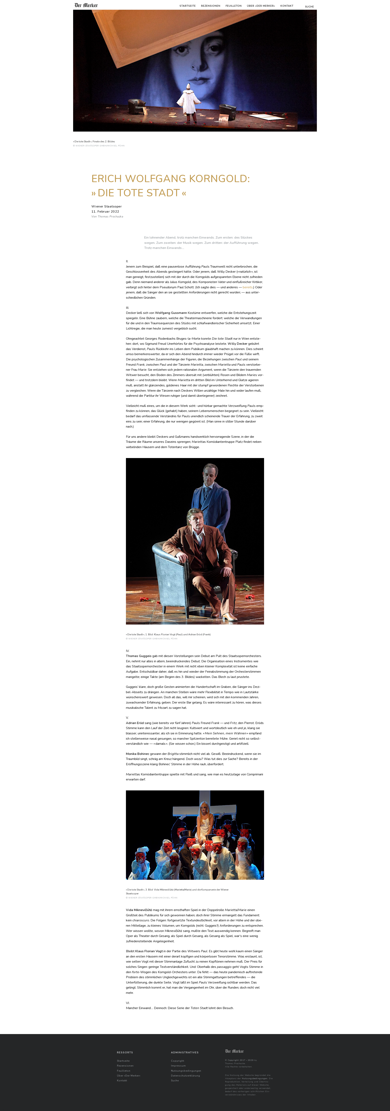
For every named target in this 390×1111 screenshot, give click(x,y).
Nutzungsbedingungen (186, 1070)
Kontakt (287, 5)
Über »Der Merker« (261, 5)
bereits (248, 287)
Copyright (177, 1060)
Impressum (178, 1065)
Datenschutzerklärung (185, 1075)
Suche (175, 1080)
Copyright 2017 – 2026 (241, 1060)
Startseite (188, 5)
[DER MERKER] (86, 5)
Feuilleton (234, 5)
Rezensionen (210, 5)
